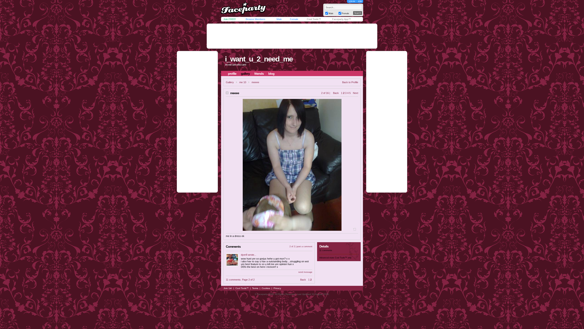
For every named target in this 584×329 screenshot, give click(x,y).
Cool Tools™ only (343, 258)
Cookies (266, 288)
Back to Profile (350, 82)
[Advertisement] (292, 36)
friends (259, 73)
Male (279, 19)
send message (305, 272)
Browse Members (255, 19)
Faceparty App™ (341, 19)
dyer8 (244, 254)
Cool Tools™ (314, 19)
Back (336, 93)
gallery (245, 73)
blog (271, 73)
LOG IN (352, 1)
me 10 (242, 82)
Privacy (277, 288)
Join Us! (228, 288)
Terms (255, 288)
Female (294, 19)
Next (355, 93)
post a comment (304, 246)
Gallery (230, 82)
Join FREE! (229, 19)
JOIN (360, 1)
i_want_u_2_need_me (259, 59)
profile (232, 73)
